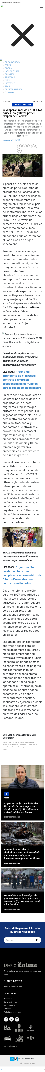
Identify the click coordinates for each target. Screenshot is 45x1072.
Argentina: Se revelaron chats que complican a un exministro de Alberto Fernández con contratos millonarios (21, 575)
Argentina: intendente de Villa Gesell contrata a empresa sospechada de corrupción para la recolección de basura (22, 379)
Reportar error (9, 1005)
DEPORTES (9, 74)
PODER (8, 65)
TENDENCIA (10, 77)
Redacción (8, 998)
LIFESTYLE (10, 83)
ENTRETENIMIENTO (13, 89)
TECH (7, 86)
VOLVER (38, 101)
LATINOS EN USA (12, 71)
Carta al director (10, 1002)
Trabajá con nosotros (12, 1012)
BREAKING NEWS (12, 62)
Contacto (7, 1008)
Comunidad (9, 92)
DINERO (8, 68)
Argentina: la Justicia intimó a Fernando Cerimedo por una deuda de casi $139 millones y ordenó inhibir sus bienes (21, 808)
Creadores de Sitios (29, 1063)
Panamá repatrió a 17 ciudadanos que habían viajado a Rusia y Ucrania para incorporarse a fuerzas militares (22, 854)
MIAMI (7, 80)
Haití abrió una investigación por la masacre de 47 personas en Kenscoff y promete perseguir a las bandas (22, 900)
